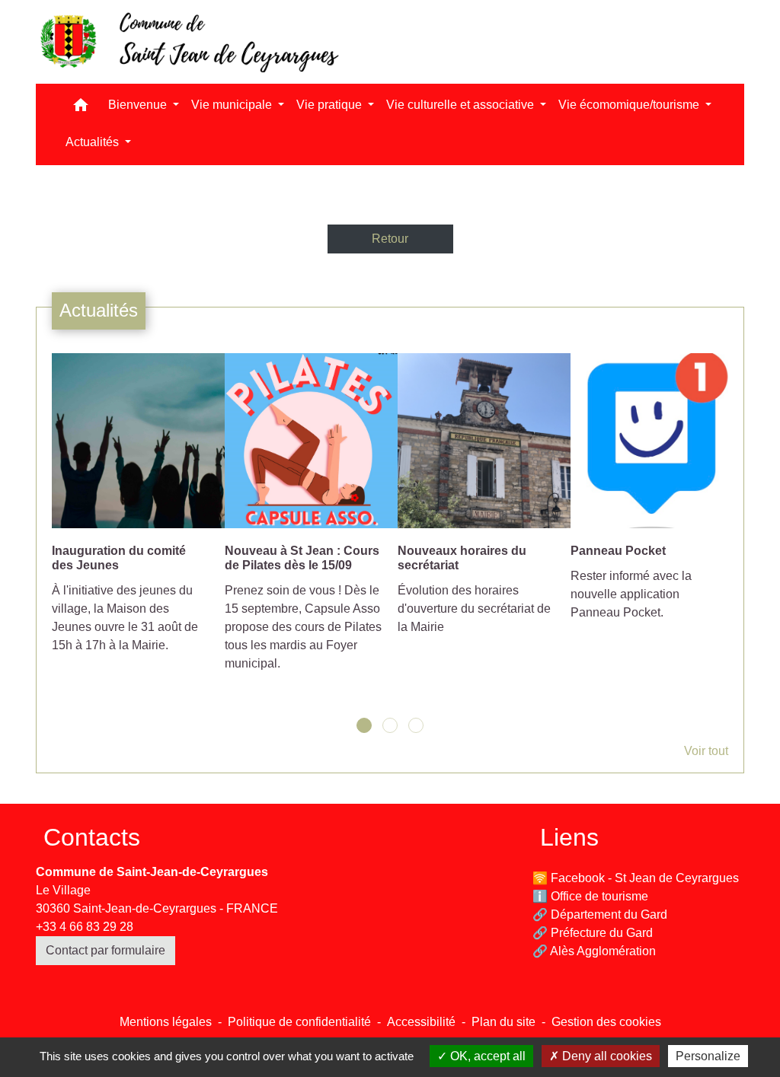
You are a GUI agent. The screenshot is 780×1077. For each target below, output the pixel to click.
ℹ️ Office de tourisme (590, 896)
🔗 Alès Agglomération (594, 951)
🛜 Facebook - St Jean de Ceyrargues (635, 877)
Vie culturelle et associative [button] (461, 104)
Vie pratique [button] (330, 104)
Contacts (91, 837)
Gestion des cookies (606, 1021)
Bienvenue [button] (139, 104)
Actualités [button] (94, 141)
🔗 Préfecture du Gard (592, 932)
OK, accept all (486, 1056)
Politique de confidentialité (299, 1021)
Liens (569, 837)
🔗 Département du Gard (599, 914)
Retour (390, 238)
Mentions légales (166, 1021)
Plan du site (503, 1021)
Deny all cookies (605, 1056)
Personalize (708, 1056)
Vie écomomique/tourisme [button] (630, 104)
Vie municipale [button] (233, 104)
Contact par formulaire (105, 950)
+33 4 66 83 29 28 (84, 926)
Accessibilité (421, 1021)
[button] (80, 108)
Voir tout (706, 750)
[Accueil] (188, 42)
